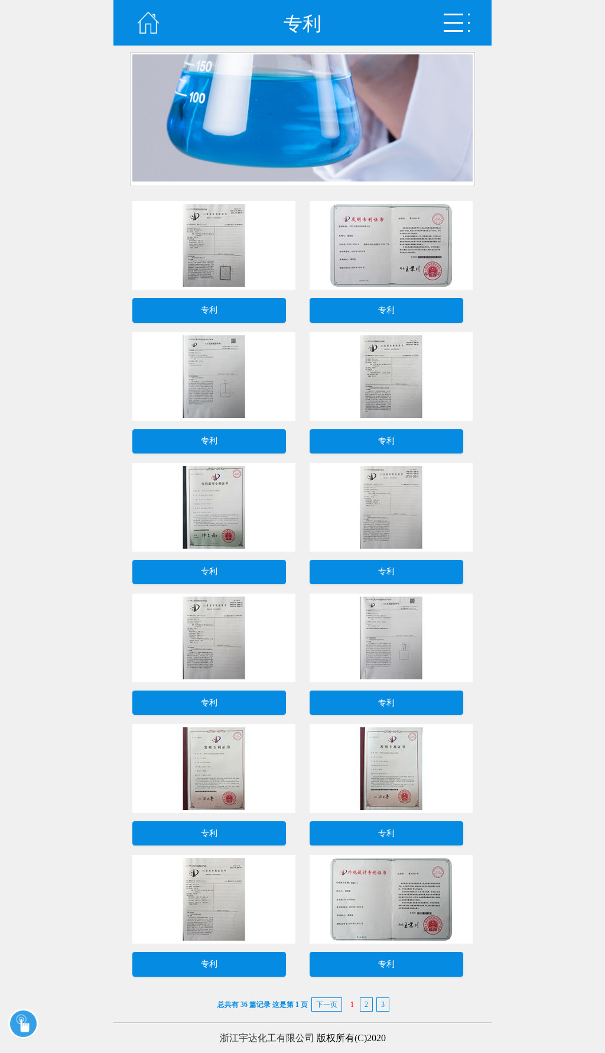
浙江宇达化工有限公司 (267, 1038)
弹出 (457, 23)
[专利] (213, 286)
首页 (148, 23)
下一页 (326, 1004)
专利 (209, 310)
